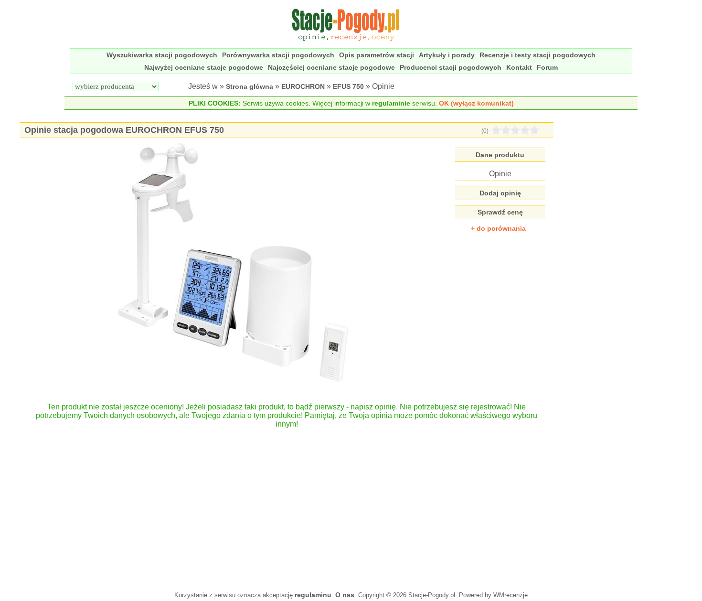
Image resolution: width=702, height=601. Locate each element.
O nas (344, 595)
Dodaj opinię (500, 193)
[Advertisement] (286, 505)
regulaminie (391, 103)
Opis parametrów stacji (376, 55)
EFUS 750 (348, 86)
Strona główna (249, 86)
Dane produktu (500, 155)
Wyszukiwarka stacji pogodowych (161, 55)
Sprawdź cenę (500, 212)
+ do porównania (498, 228)
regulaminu (313, 595)
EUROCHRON (303, 86)
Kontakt (519, 67)
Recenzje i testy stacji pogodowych (537, 55)
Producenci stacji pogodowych (450, 67)
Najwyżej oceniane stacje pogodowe (203, 67)
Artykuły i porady (447, 55)
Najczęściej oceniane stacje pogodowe (331, 67)
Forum (547, 67)
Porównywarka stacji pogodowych (278, 55)
